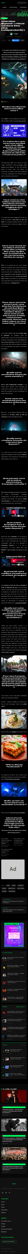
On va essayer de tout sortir (13, 265)
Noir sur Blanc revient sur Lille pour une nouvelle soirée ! (19, 840)
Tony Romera (12, 891)
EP (4, 1135)
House (2, 1204)
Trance (3, 1207)
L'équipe (3, 1223)
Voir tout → (21, 1006)
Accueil (2, 13)
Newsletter (4, 1231)
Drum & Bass (4, 1210)
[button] (3, 3)
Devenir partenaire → (9, 1241)
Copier (22, 40)
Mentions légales (4, 1251)
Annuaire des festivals (6, 1229)
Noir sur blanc (21, 888)
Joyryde (4, 888)
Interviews (13, 7)
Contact (3, 1226)
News (5, 7)
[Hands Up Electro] (3, 3)
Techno (3, 1202)
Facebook (16, 40)
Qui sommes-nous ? (6, 1221)
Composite (20, 885)
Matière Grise (12, 888)
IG (2, 1192)
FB (6, 1192)
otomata (4, 891)
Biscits (13, 885)
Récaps (6, 1164)
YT (9, 1192)
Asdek (8, 885)
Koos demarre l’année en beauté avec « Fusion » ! (6, 851)
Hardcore (3, 1212)
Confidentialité (12, 1251)
